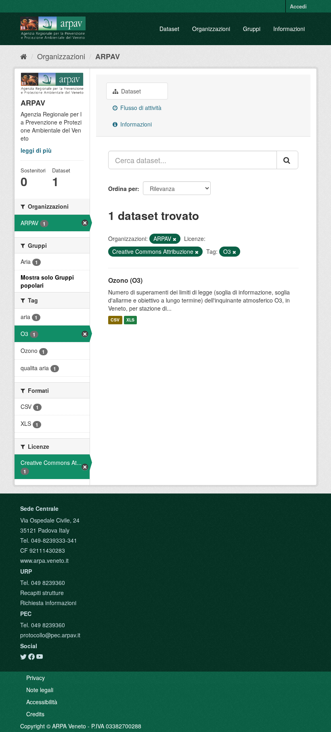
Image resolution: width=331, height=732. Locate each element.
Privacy (35, 678)
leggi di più (36, 150)
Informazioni (289, 29)
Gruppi (251, 29)
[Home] (23, 56)
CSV (115, 320)
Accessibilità (41, 702)
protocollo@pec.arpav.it (50, 635)
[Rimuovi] (174, 239)
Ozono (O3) (125, 280)
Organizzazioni (211, 29)
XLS (130, 320)
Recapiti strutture (42, 593)
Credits (35, 714)
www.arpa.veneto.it (44, 560)
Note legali (39, 690)
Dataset (169, 29)
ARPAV (107, 56)
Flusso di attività (140, 108)
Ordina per (122, 189)
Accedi (298, 6)
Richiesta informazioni (48, 603)
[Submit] (287, 160)
